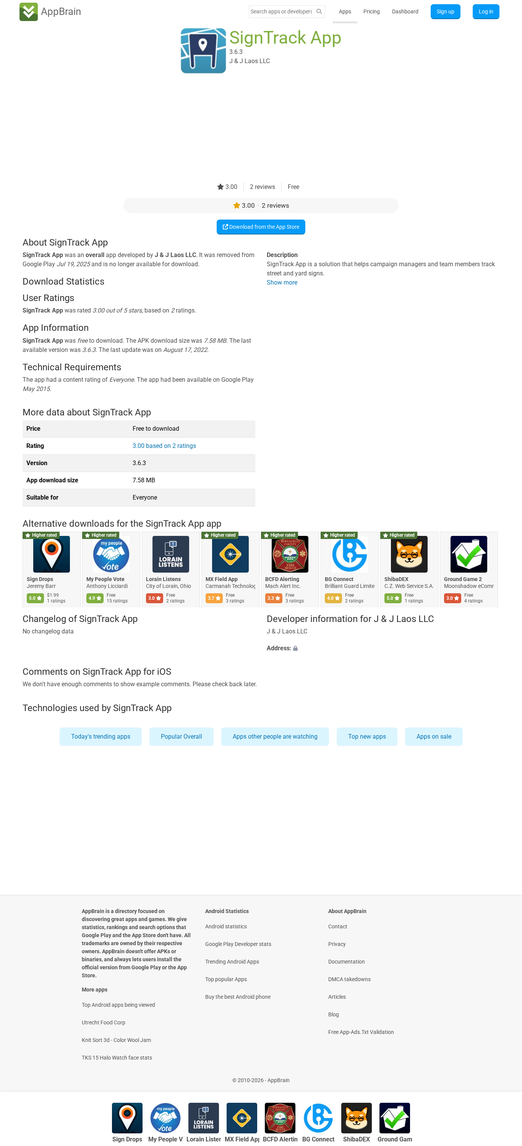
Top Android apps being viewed (118, 1005)
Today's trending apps (100, 736)
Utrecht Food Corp (103, 1022)
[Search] (319, 12)
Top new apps (367, 736)
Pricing (371, 11)
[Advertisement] (252, 128)
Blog (333, 1014)
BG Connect (339, 579)
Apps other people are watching (275, 736)
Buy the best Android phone (238, 997)
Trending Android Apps (232, 962)
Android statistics (226, 926)
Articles (337, 997)
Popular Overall (181, 736)
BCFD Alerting (282, 579)
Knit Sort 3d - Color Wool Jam (116, 1040)
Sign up (445, 11)
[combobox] (281, 11)
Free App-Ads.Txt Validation (361, 1032)
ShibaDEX (396, 579)
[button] (383, 648)
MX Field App (222, 579)
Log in (486, 11)
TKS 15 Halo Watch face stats (117, 1058)
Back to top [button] (503, 1076)
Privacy (337, 944)
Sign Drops (40, 579)
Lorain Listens (163, 579)
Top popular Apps (226, 979)
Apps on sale (434, 736)
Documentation (346, 962)
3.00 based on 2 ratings (164, 445)
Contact (337, 926)
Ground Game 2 (463, 579)
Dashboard (405, 11)
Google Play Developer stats (238, 944)
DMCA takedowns (349, 979)
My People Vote (105, 579)
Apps (345, 11)
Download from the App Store (263, 227)
